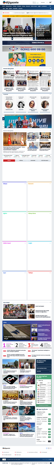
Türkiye (14, 6)
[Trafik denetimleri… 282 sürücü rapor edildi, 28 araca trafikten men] (10, 410)
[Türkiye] (50, 272)
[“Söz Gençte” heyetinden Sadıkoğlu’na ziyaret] (27, 364)
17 (27, 38)
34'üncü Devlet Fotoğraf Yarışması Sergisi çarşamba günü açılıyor (10, 345)
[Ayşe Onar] (33, 104)
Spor (4, 8)
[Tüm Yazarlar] (50, 94)
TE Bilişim (50, 459)
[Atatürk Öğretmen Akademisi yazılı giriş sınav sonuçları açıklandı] (10, 364)
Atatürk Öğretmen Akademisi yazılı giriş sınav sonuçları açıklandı (16, 351)
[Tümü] (50, 68)
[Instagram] (51, 448)
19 (30, 38)
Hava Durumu (6, 452)
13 (21, 38)
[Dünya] (25, 183)
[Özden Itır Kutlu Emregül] (45, 104)
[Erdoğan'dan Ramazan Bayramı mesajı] (34, 338)
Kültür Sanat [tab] (44, 160)
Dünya (23, 6)
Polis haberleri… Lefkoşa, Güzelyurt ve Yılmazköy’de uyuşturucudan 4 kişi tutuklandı (26, 419)
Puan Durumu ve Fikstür (33, 452)
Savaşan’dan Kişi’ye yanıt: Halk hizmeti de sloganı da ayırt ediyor (22, 345)
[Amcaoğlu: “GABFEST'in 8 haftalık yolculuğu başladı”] (10, 427)
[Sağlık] (50, 243)
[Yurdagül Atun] (21, 104)
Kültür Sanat (34, 6)
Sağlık (39, 6)
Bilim (7, 8)
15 (24, 38)
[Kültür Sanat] (25, 243)
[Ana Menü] (50, 8)
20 (32, 38)
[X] (49, 448)
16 (26, 38)
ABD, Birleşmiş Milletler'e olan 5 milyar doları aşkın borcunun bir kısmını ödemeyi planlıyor (27, 435)
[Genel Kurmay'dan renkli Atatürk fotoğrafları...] (31, 311)
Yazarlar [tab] (5, 94)
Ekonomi (28, 6)
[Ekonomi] (50, 183)
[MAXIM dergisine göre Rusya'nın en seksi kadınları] (31, 316)
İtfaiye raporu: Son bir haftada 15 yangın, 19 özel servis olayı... (47, 345)
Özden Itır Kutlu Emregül (45, 110)
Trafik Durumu (18, 452)
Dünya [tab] (9, 160)
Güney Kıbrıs (9, 6)
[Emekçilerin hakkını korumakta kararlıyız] (34, 330)
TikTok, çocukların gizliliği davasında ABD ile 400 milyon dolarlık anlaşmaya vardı (16, 355)
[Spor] (25, 272)
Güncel (21, 401)
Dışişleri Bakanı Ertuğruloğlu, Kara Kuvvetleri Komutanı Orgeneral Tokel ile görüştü (26, 403)
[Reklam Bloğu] (27, 42)
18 (29, 38)
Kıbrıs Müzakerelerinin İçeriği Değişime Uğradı (9, 98)
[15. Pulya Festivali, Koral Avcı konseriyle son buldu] (27, 379)
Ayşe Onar (33, 109)
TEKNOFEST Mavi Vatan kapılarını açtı (34, 345)
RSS (4, 459)
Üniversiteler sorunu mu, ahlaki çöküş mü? (21, 98)
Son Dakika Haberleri (7, 454)
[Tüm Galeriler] (50, 302)
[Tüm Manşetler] (50, 130)
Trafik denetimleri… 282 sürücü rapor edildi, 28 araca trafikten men (10, 418)
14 (23, 38)
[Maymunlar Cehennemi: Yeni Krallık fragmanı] (34, 334)
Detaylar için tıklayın (43, 405)
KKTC (3, 6)
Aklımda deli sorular (45, 97)
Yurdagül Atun (21, 109)
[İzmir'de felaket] (31, 306)
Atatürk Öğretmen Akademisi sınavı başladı (15, 12)
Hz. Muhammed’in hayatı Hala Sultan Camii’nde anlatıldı (10, 403)
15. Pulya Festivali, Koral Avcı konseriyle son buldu (41, 356)
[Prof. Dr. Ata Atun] (9, 104)
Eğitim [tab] (21, 160)
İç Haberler (44, 6)
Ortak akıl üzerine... (33, 97)
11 (18, 38)
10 (16, 38)
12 (19, 38)
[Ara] (50, 6)
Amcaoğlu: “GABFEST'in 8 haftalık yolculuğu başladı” (21, 16)
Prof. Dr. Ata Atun (9, 109)
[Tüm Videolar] (50, 322)
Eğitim (10, 8)
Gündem (19, 6)
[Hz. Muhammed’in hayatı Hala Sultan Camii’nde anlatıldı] (10, 395)
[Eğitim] (25, 213)
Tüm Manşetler (44, 452)
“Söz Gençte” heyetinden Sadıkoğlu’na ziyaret (41, 351)
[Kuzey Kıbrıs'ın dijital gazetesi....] (10, 2)
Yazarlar (20, 8)
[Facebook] (47, 448)
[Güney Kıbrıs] (50, 213)
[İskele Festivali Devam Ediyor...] (34, 325)
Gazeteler (15, 8)
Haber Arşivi (18, 454)
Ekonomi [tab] (33, 160)
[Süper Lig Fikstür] (50, 409)
